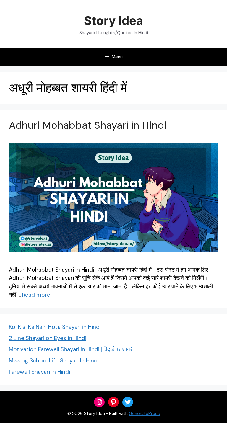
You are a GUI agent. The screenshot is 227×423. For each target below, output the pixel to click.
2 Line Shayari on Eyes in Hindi (47, 338)
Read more (36, 294)
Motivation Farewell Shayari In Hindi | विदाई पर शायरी (71, 349)
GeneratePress (144, 414)
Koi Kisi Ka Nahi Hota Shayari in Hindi (55, 327)
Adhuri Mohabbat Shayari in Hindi (87, 125)
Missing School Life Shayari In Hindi (54, 360)
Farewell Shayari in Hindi (39, 371)
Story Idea (113, 20)
